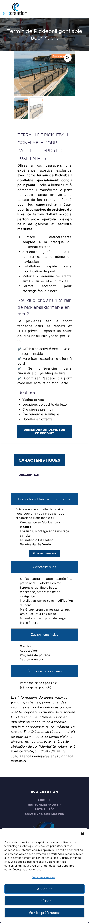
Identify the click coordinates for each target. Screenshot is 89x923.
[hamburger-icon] (78, 9)
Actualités (44, 809)
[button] (82, 834)
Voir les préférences (44, 913)
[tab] (40, 460)
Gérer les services (43, 877)
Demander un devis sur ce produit (44, 431)
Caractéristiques (39, 460)
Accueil (44, 800)
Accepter (44, 889)
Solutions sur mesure (44, 813)
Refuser (44, 901)
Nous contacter (46, 553)
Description (29, 475)
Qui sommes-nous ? (44, 804)
